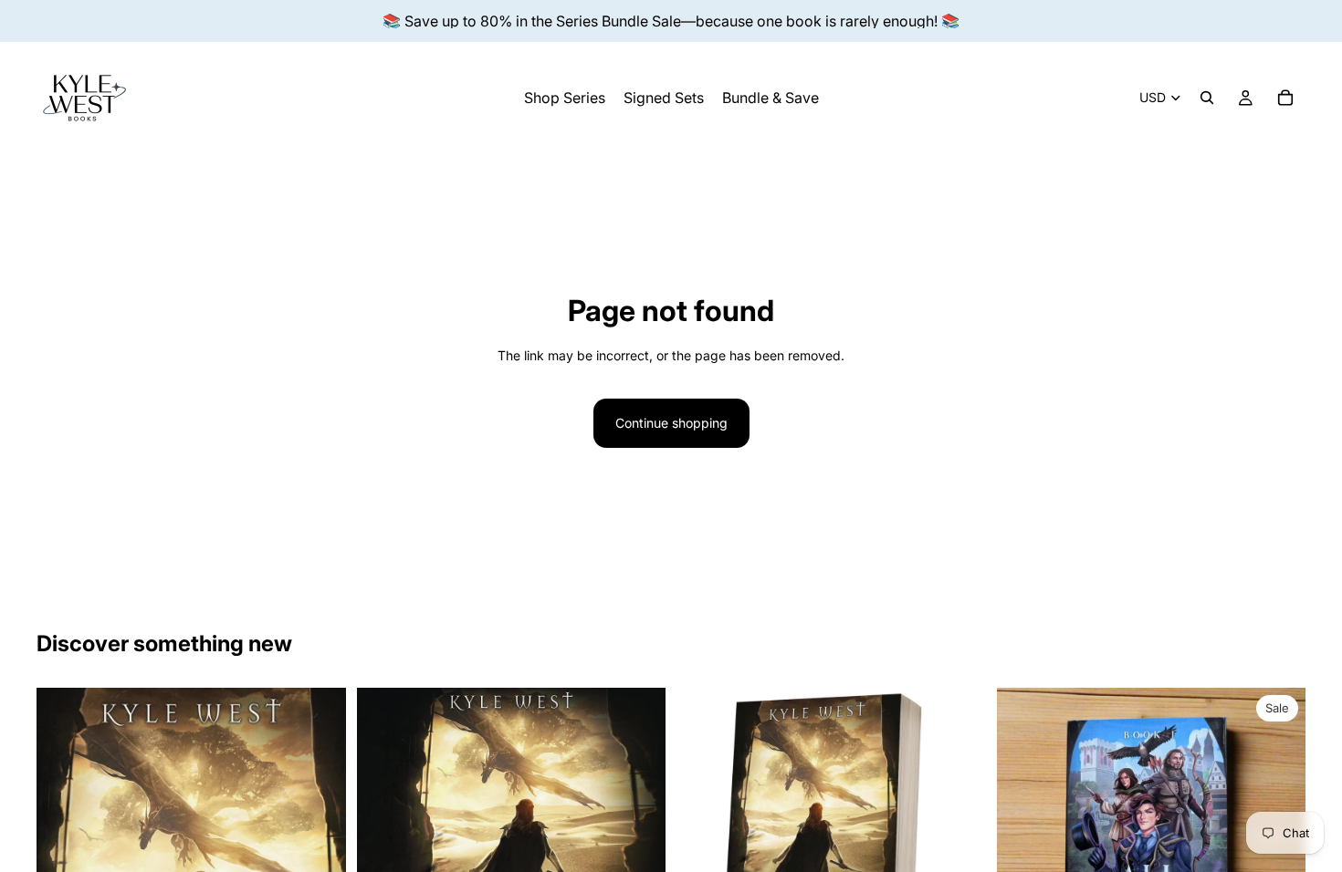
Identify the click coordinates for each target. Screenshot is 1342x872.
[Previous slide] (1024, 843)
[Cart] (1285, 98)
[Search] (1207, 98)
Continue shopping (671, 423)
